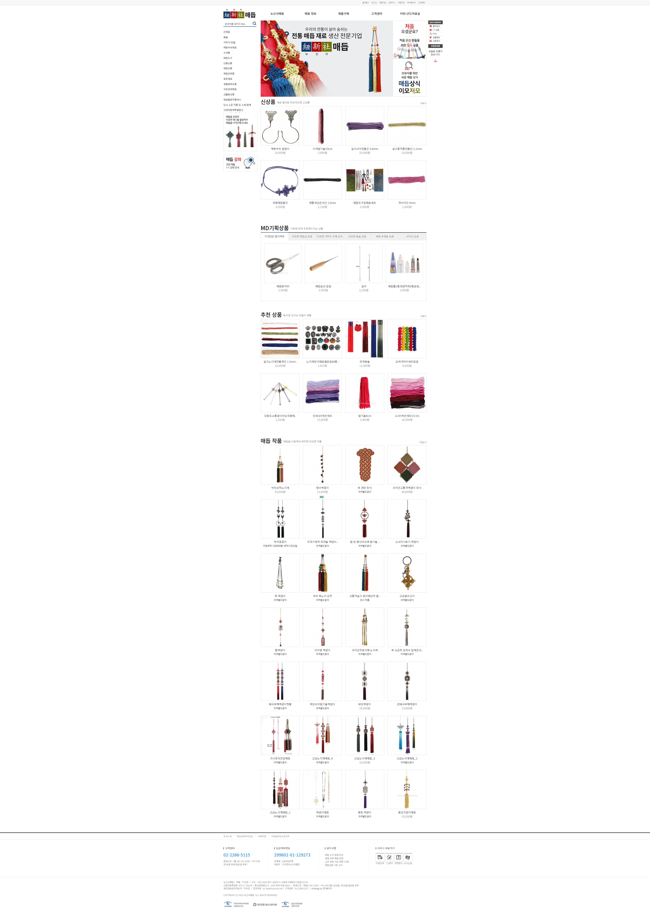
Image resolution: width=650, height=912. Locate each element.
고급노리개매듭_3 (364, 758)
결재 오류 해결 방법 (334, 858)
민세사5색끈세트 (322, 416)
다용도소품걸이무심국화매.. (280, 416)
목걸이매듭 (322, 812)
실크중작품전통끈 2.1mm (407, 149)
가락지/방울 (229, 42)
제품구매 (343, 14)
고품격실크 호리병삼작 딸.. (364, 596)
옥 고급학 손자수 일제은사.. (407, 650)
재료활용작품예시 (232, 99)
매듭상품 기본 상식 (334, 865)
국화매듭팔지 (280, 203)
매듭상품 (227, 68)
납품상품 (227, 63)
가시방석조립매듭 (280, 758)
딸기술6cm (364, 416)
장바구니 (391, 2)
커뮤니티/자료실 (410, 14)
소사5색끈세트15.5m (407, 416)
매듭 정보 (310, 14)
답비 (363, 286)
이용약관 (262, 836)
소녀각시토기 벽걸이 (407, 542)
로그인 (374, 2)
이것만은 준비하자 (274, 236)
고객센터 (421, 2)
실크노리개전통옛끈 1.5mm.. (280, 361)
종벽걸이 (280, 650)
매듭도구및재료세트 (364, 203)
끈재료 (226, 32)
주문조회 (401, 2)
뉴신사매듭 (277, 14)
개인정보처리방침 (245, 836)
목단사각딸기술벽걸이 (322, 704)
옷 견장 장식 (365, 488)
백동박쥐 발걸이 (280, 149)
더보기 (423, 103)
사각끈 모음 (412, 236)
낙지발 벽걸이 (322, 650)
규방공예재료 (230, 89)
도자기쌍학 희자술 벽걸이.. (322, 542)
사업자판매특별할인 (233, 110)
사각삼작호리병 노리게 (365, 650)
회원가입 (382, 2)
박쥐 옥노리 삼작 (322, 596)
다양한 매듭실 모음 (302, 236)
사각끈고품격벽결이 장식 (407, 488)
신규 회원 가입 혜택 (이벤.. (337, 861)
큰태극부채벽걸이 (407, 704)
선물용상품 (228, 94)
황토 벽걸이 (364, 812)
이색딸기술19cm (322, 149)
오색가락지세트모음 (407, 361)
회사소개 (227, 836)
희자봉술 (365, 361)
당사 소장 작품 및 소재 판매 (237, 105)
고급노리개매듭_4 (322, 758)
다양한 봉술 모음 (357, 236)
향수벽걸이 (322, 488)
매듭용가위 (283, 286)
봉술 (225, 37)
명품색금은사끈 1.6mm (322, 203)
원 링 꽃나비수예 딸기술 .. (365, 542)
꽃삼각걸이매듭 (407, 812)
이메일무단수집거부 (280, 836)
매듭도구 (227, 58)
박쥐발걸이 (280, 542)
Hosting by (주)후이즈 (321, 888)
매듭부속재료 (230, 47)
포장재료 (227, 78)
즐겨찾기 (365, 2)
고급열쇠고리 (407, 596)
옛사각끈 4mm (407, 203)
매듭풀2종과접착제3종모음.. (404, 286)
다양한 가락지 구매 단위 (330, 236)
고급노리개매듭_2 (407, 758)
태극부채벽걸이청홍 (280, 704)
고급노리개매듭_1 (280, 812)
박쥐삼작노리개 (280, 488)
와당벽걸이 (364, 704)
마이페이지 (411, 2)
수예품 (226, 52)
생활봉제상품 (230, 84)
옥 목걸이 (280, 596)
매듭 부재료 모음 (385, 236)
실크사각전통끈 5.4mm (364, 149)
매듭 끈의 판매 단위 (334, 854)
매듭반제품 (228, 73)
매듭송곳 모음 (323, 286)
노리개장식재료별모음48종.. (322, 361)
